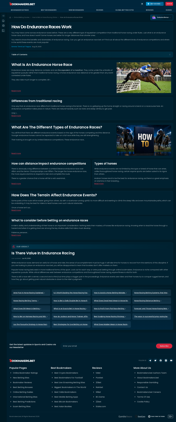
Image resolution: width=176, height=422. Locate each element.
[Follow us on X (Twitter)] (155, 360)
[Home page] (10, 17)
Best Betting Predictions (24, 401)
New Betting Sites (21, 377)
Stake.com (101, 406)
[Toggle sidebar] (3, 16)
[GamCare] (140, 416)
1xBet (98, 373)
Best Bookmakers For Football (68, 377)
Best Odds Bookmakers (65, 392)
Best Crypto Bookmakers (66, 373)
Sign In (169, 4)
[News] (3, 30)
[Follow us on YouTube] (171, 360)
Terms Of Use (143, 396)
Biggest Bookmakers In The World (70, 387)
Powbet (99, 377)
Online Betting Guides (21, 17)
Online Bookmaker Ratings (25, 373)
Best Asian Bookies (63, 406)
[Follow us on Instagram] (166, 360)
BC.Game (100, 396)
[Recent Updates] (142, 4)
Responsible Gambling (147, 382)
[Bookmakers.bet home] (22, 4)
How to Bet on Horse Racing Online (44, 17)
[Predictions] (3, 20)
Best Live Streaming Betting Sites (69, 382)
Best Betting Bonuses (23, 387)
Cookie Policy (143, 401)
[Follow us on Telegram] (150, 360)
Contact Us (142, 387)
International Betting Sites (25, 396)
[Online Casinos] (3, 25)
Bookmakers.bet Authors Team (152, 373)
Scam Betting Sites (22, 406)
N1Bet (98, 392)
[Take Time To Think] (156, 416)
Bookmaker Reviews (22, 382)
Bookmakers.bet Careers (149, 392)
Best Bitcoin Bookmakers (66, 401)
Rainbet (99, 387)
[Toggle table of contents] (170, 54)
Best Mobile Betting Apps (66, 396)
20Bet (98, 382)
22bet (98, 401)
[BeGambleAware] (125, 416)
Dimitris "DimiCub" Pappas (21, 47)
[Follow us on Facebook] (161, 360)
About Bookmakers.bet (148, 377)
